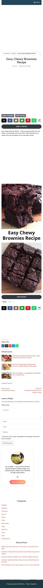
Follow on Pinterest (18, 482)
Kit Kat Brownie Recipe (8, 389)
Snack (3, 532)
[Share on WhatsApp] (34, 120)
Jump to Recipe (7, 116)
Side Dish (4, 529)
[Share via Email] (22, 120)
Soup (3, 535)
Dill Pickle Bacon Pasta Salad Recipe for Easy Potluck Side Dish (20, 565)
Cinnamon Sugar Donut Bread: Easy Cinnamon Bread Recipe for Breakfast (24, 365)
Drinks (3, 520)
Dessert (9, 383)
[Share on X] (4, 120)
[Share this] (3, 345)
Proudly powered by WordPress (16, 584)
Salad (3, 526)
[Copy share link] (16, 120)
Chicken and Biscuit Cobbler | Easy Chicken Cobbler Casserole (20, 557)
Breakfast (4, 508)
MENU (38, 2)
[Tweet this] (6, 345)
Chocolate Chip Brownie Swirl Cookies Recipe (33, 390)
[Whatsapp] (17, 345)
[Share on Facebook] (10, 120)
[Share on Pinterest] (28, 120)
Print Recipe (20, 116)
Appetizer (4, 505)
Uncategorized (6, 538)
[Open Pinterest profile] (17, 477)
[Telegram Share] (13, 345)
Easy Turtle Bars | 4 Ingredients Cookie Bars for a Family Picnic (26, 374)
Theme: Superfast (31, 584)
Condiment (5, 511)
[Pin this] (10, 345)
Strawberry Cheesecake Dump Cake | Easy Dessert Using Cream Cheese (26, 357)
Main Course (5, 523)
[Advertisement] (21, 28)
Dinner (3, 517)
